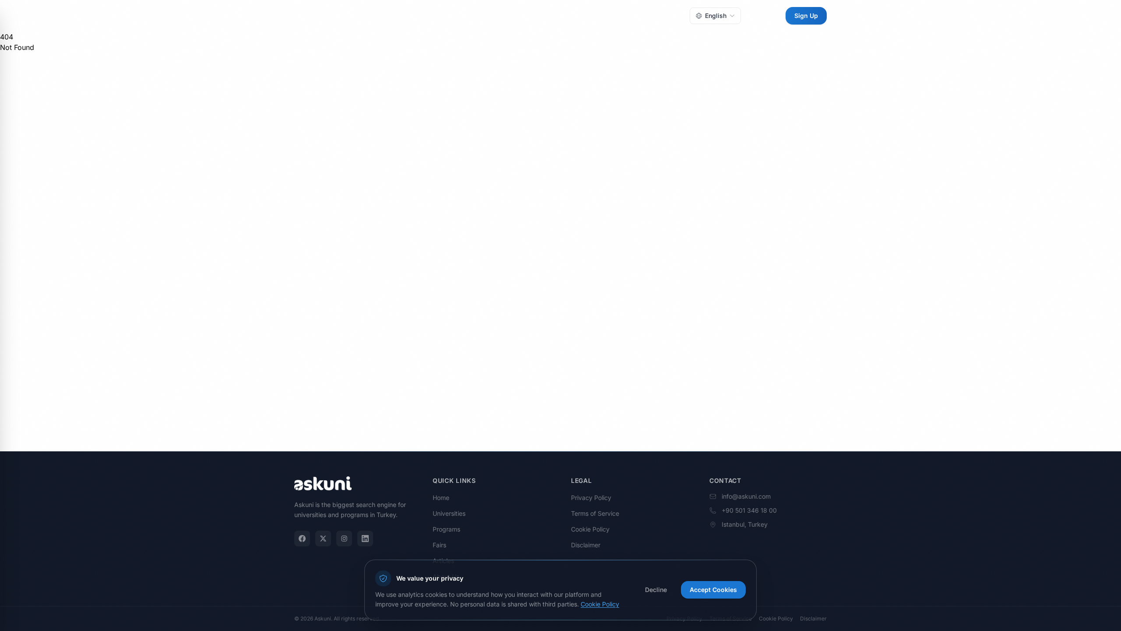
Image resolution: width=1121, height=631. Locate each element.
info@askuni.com (746, 496)
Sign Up (806, 15)
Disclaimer (585, 545)
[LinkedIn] (365, 538)
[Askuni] (323, 16)
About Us (607, 15)
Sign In (763, 15)
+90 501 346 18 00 (749, 510)
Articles (571, 15)
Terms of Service (595, 513)
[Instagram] (344, 538)
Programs (508, 15)
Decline (656, 589)
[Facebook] (302, 538)
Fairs (541, 15)
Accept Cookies (713, 589)
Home (428, 15)
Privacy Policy (591, 497)
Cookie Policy (590, 529)
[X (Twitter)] (323, 538)
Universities (465, 15)
